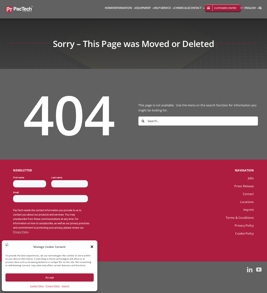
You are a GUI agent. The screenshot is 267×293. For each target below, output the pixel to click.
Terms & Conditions (240, 218)
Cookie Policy (37, 286)
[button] (92, 247)
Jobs (251, 178)
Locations (247, 202)
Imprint (65, 286)
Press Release (244, 186)
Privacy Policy (53, 286)
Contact (248, 194)
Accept (49, 277)
